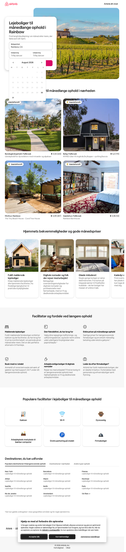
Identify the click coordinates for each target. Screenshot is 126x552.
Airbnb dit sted (111, 4)
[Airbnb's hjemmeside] (11, 4)
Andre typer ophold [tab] (82, 464)
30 (42, 92)
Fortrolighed (58, 548)
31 (13, 98)
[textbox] (20, 55)
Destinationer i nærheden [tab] (59, 464)
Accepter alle (34, 537)
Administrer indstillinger (90, 537)
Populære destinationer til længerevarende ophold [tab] (25, 464)
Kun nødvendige (62, 537)
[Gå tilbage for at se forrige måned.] (13, 62)
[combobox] (31, 46)
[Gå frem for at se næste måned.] (41, 62)
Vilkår (68, 548)
